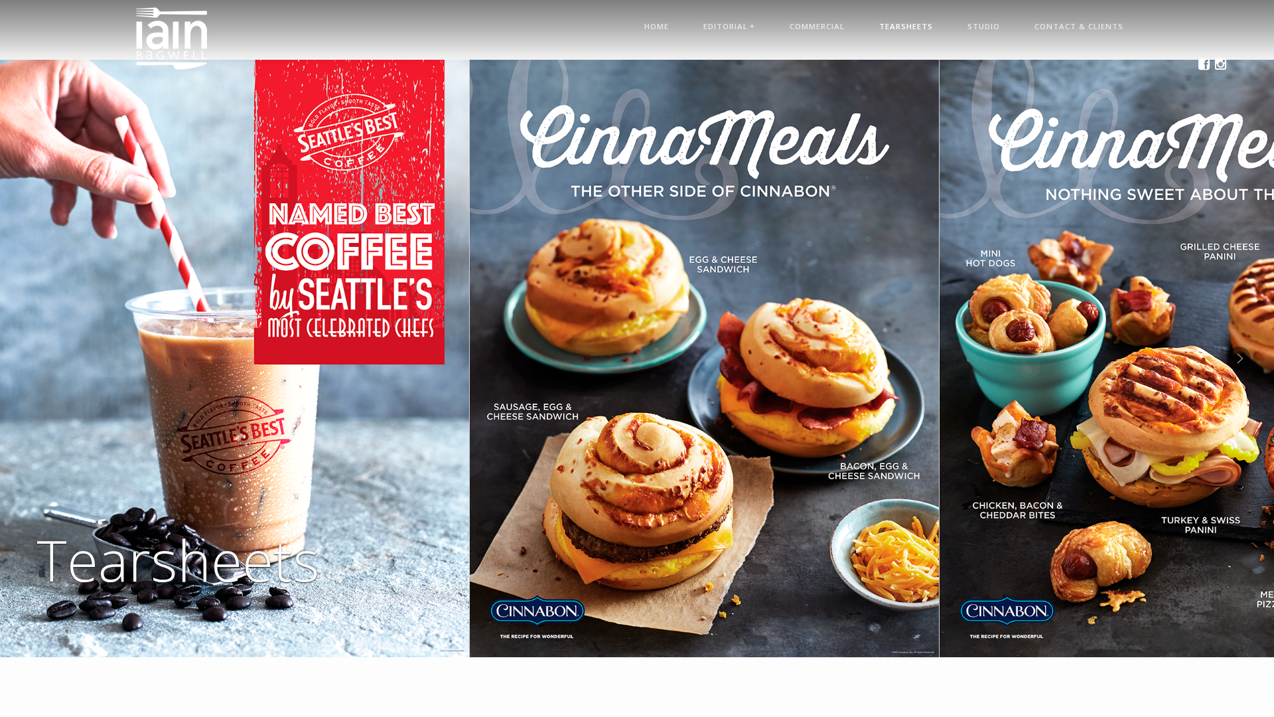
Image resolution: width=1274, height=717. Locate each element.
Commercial (817, 26)
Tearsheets (906, 26)
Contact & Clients (1078, 26)
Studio (983, 26)
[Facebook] (1204, 61)
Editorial (729, 26)
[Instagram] (1221, 61)
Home (656, 26)
